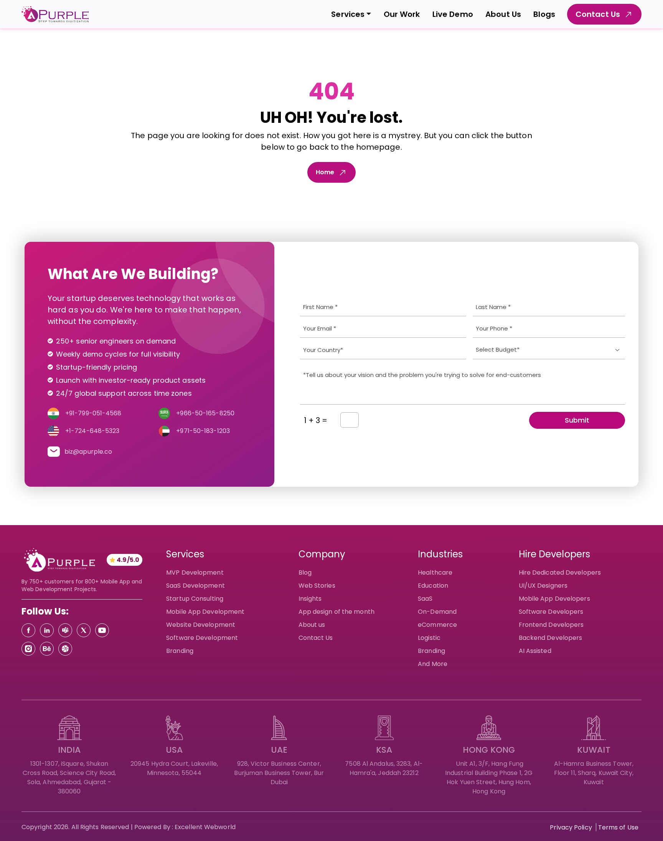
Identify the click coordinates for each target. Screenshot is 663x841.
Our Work (402, 14)
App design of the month (336, 611)
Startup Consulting (194, 598)
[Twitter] (84, 630)
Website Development (200, 624)
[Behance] (47, 649)
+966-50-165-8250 (205, 413)
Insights (310, 598)
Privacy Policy (571, 827)
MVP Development (195, 572)
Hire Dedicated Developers (560, 572)
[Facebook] (28, 630)
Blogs (544, 14)
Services (347, 14)
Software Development (202, 637)
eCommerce (437, 624)
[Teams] (65, 630)
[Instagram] (28, 649)
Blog (305, 572)
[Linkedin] (47, 630)
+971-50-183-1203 (203, 430)
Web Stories (317, 585)
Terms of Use (618, 827)
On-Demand (437, 611)
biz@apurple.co (88, 451)
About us (312, 624)
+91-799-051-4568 (93, 413)
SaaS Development (195, 585)
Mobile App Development (205, 611)
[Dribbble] (65, 649)
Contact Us (316, 637)
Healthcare (435, 572)
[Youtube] (102, 630)
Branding (179, 650)
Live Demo (452, 14)
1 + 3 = (316, 420)
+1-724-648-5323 (92, 430)
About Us (503, 14)
